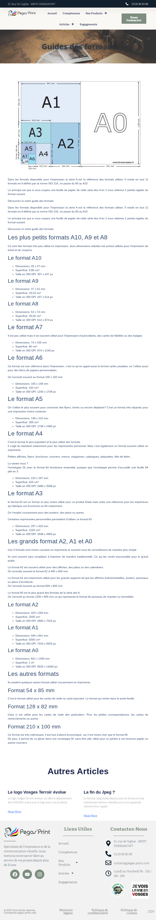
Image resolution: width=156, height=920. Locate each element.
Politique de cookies (129, 911)
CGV (151, 911)
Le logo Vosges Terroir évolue (37, 792)
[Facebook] (15, 874)
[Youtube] (27, 874)
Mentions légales (66, 911)
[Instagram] (39, 874)
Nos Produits (94, 13)
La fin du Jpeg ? (99, 792)
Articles (64, 24)
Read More (14, 811)
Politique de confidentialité (98, 911)
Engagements (88, 24)
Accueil (52, 13)
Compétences (71, 13)
